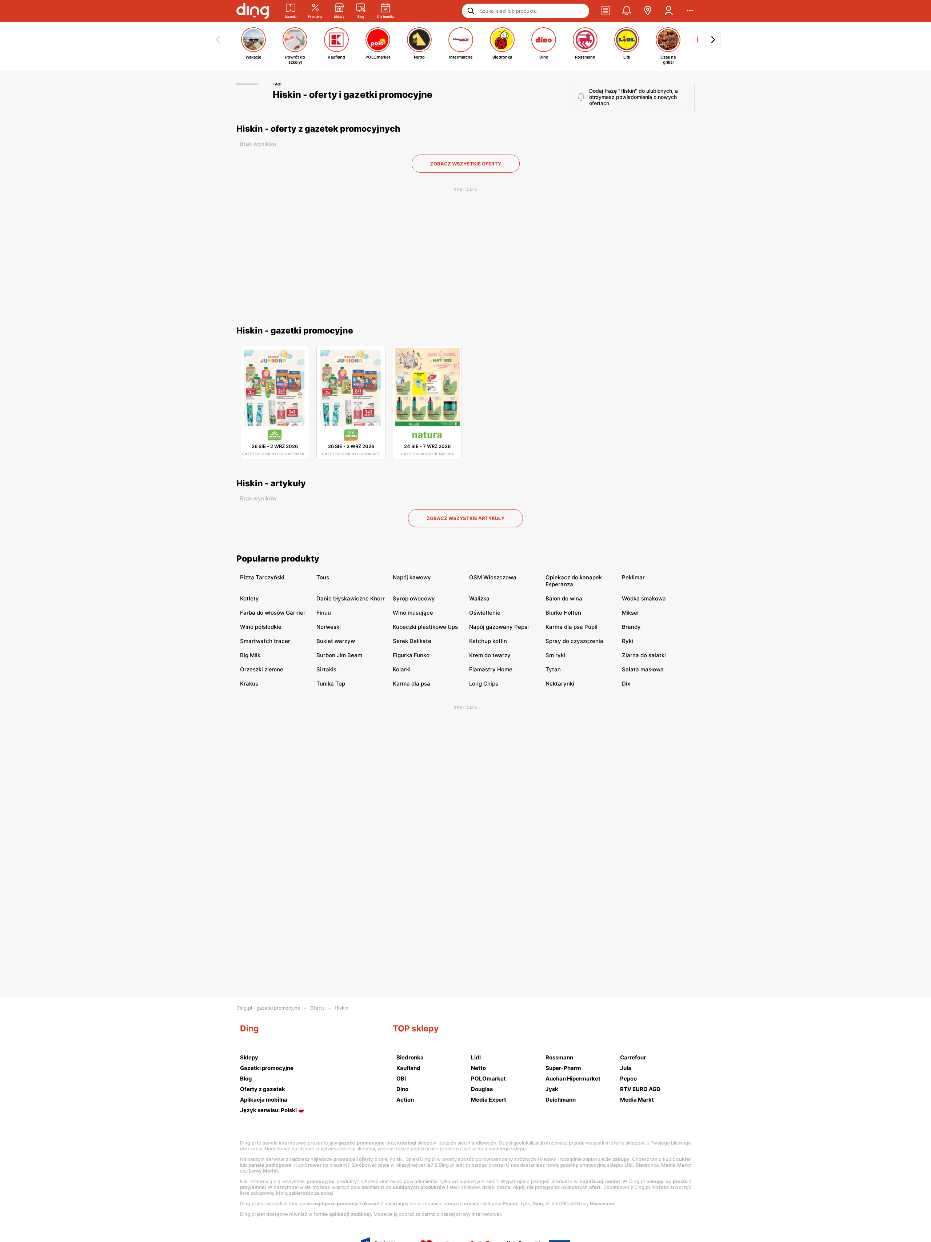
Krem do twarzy (490, 655)
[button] (605, 11)
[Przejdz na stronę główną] (252, 11)
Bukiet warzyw (335, 641)
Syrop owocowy (414, 598)
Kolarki (402, 669)
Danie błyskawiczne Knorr (350, 598)
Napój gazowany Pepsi (499, 626)
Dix (626, 683)
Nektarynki (560, 683)
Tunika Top (330, 683)
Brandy (631, 626)
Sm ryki (555, 655)
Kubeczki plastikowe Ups (425, 626)
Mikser (630, 612)
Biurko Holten (563, 612)
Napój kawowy (412, 577)
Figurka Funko (411, 655)
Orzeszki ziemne (261, 669)
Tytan (553, 669)
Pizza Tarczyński (262, 577)
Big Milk (250, 655)
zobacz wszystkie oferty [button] (465, 164)
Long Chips (483, 683)
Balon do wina (564, 598)
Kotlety (249, 598)
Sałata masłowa (643, 669)
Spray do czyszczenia (574, 641)
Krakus (249, 683)
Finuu (323, 612)
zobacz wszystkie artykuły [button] (465, 518)
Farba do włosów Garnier (272, 612)
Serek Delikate (412, 641)
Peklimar (633, 577)
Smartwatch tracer (265, 641)
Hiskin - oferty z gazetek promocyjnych (318, 129)
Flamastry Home (490, 669)
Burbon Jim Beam (339, 655)
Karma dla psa (411, 683)
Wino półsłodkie (260, 626)
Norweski (328, 626)
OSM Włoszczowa (492, 577)
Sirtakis (326, 669)
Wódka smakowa (644, 598)
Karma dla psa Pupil (572, 626)
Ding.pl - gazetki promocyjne (268, 1008)
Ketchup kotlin (488, 641)
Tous (322, 577)
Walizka (479, 598)
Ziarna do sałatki (644, 655)
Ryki (627, 641)
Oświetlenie (484, 612)
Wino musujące (413, 612)
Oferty (317, 1008)
